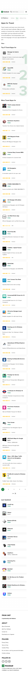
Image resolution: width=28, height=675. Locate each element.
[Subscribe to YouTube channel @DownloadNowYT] (9, 661)
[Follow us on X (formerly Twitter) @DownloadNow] (6, 661)
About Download (6, 626)
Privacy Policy (5, 642)
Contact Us (4, 631)
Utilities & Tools (23, 18)
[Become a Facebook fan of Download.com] (3, 661)
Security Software (11, 18)
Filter (2, 43)
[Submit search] (11, 12)
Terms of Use (5, 645)
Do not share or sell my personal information (12, 650)
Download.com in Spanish (8, 634)
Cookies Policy (5, 648)
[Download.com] (5, 12)
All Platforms (4, 18)
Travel (17, 18)
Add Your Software (6, 629)
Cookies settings (6, 653)
